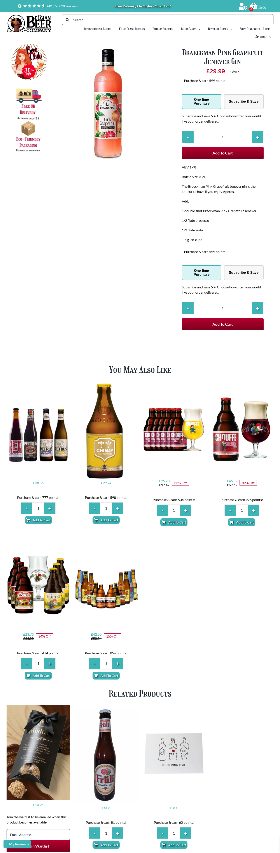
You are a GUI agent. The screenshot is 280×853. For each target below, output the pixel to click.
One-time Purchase (202, 101)
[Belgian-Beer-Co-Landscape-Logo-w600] (29, 16)
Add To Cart (222, 153)
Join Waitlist (38, 846)
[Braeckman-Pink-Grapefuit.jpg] (111, 105)
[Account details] (243, 6)
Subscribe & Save (244, 101)
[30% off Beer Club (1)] (29, 45)
